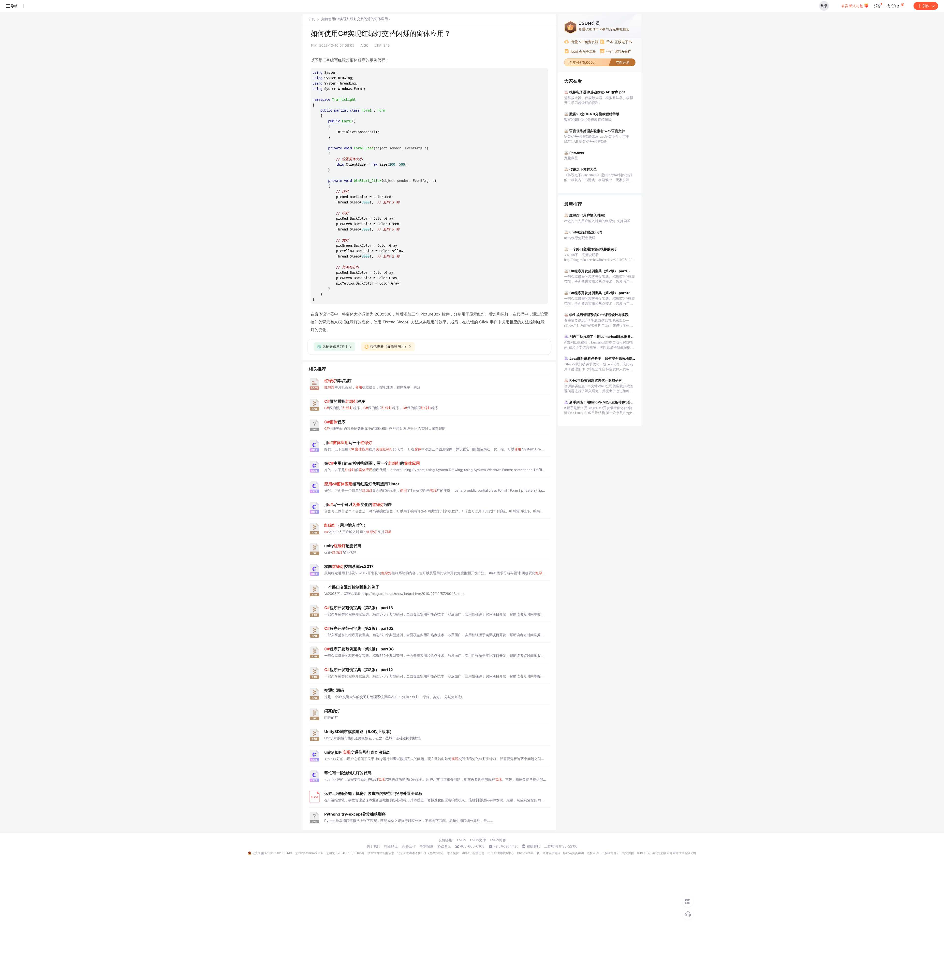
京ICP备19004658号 (309, 853)
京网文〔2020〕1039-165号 (345, 853)
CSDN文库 (478, 840)
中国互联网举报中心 (500, 853)
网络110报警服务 (473, 853)
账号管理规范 (551, 853)
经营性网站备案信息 (381, 853)
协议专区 (444, 846)
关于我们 (373, 846)
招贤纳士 (391, 846)
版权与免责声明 (573, 853)
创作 (925, 6)
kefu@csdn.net (505, 846)
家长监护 (453, 853)
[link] (312, 19)
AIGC (364, 45)
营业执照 (628, 853)
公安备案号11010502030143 (272, 853)
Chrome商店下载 (528, 853)
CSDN (461, 840)
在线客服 (533, 846)
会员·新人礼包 (852, 6)
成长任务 (893, 6)
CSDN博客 (498, 840)
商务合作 (409, 846)
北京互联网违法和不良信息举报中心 (420, 853)
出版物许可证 (610, 853)
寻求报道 (426, 846)
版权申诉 (593, 853)
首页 (312, 19)
